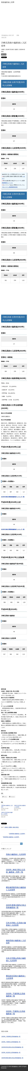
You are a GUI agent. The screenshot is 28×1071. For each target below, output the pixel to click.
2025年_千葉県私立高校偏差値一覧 (10, 1036)
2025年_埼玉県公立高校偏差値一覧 (10, 1052)
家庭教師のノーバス (7, 182)
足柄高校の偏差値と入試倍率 (17, 833)
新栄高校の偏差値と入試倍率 (11, 837)
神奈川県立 (16, 827)
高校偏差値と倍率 (7, 2)
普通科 (10, 827)
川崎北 (6, 827)
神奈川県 (4, 54)
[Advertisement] (14, 20)
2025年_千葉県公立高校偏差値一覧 (10, 1041)
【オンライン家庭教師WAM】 (10, 187)
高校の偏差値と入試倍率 (16, 854)
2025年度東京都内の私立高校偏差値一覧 (12, 1057)
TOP (7, 35)
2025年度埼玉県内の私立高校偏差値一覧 (12, 1047)
